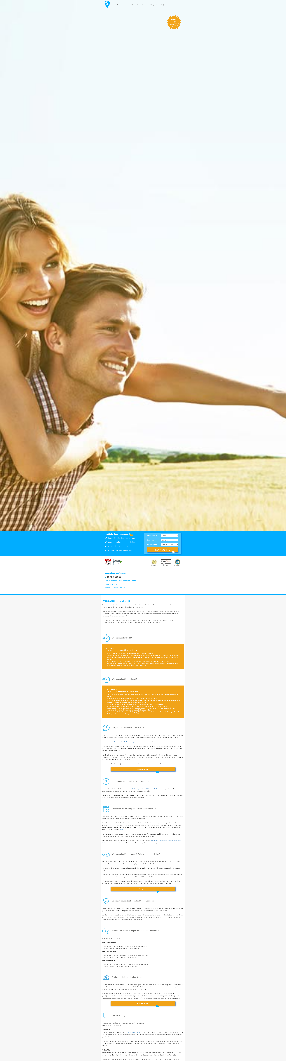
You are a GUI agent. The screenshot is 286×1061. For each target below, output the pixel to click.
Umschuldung (150, 5)
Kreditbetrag (152, 535)
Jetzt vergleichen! (162, 550)
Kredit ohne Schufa (129, 5)
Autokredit (140, 5)
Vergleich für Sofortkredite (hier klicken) (122, 742)
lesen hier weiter (145, 710)
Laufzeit (150, 540)
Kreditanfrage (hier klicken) (133, 1032)
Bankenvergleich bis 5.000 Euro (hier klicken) (145, 789)
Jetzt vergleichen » (143, 769)
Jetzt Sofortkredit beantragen (117, 534)
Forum (161, 704)
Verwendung (152, 544)
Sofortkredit (117, 5)
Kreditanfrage (160, 5)
